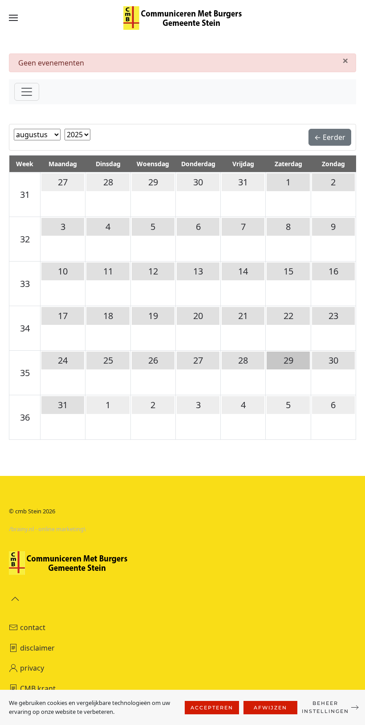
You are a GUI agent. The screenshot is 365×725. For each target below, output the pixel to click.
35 (25, 373)
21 (243, 316)
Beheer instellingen (325, 707)
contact (32, 627)
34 (25, 328)
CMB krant (38, 688)
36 (25, 417)
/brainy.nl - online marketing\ (47, 529)
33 (25, 284)
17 (63, 316)
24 (63, 360)
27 (63, 182)
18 (108, 316)
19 (153, 316)
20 (198, 316)
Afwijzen (270, 708)
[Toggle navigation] (26, 92)
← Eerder (329, 137)
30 (198, 182)
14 (243, 271)
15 (288, 271)
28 (108, 182)
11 (108, 271)
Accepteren (212, 708)
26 (153, 360)
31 (25, 194)
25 (108, 360)
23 (333, 316)
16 (333, 271)
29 (153, 182)
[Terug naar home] (182, 18)
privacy (32, 668)
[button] (13, 18)
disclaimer (37, 648)
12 (153, 271)
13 (198, 271)
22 (288, 316)
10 (63, 271)
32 (25, 239)
